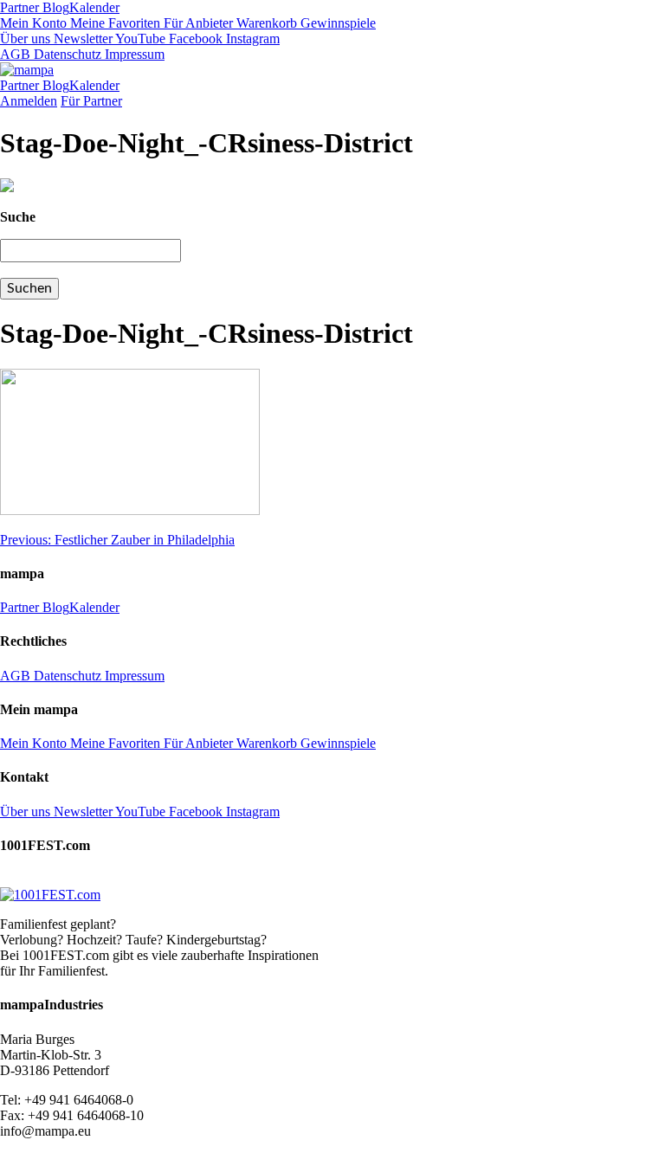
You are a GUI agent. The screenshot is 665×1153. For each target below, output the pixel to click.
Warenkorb (265, 23)
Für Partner (91, 100)
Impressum (133, 54)
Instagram (251, 38)
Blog (54, 7)
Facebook (194, 38)
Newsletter (81, 38)
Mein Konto (33, 23)
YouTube (139, 38)
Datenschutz (65, 54)
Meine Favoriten (113, 23)
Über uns (25, 38)
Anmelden (28, 100)
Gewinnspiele (336, 23)
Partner (19, 7)
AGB (15, 54)
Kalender (94, 7)
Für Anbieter (196, 23)
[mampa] (27, 69)
